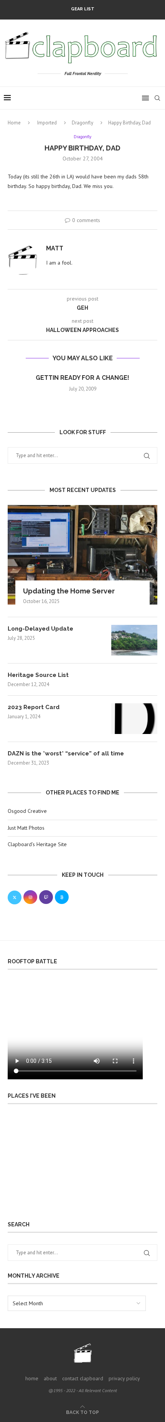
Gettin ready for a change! (82, 377)
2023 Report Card (33, 707)
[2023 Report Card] (134, 718)
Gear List (82, 9)
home (31, 1378)
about (50, 1378)
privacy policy (124, 1378)
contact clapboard (82, 1378)
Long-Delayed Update (40, 628)
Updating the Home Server (69, 591)
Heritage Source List (38, 675)
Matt (54, 248)
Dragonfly (82, 122)
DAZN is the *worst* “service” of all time (66, 753)
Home (14, 122)
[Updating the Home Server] (82, 555)
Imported (47, 122)
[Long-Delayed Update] (134, 640)
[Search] (157, 98)
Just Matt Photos (26, 827)
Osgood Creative (27, 810)
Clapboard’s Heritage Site (37, 844)
